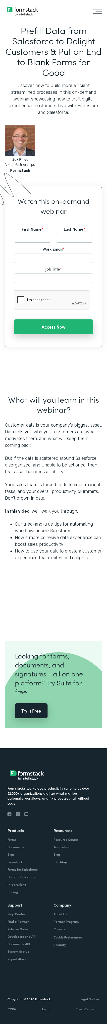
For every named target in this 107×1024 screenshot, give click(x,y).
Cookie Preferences (68, 937)
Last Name (74, 229)
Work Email (54, 249)
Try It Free (31, 711)
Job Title (53, 269)
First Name (33, 229)
